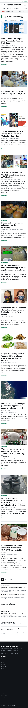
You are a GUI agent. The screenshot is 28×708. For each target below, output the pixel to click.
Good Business (4, 305)
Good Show (3, 660)
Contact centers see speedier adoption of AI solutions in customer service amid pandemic (13, 603)
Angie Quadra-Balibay (14, 138)
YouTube (13, 705)
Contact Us (3, 686)
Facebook (3, 705)
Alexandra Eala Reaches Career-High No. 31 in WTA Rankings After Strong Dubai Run (13, 588)
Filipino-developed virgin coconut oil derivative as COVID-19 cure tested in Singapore (11, 549)
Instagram (9, 705)
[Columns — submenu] (20, 8)
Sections (9, 8)
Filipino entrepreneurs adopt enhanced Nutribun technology (13, 225)
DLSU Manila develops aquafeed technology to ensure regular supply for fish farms (13, 267)
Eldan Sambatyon (12, 362)
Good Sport (3, 662)
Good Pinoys (4, 664)
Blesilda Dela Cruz (12, 412)
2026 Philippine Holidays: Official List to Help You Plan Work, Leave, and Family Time (13, 621)
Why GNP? (3, 681)
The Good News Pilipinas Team (15, 95)
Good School (4, 88)
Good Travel (3, 668)
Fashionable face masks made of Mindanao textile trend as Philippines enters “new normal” (13, 311)
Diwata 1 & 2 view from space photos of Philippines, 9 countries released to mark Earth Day (13, 407)
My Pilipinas (3, 676)
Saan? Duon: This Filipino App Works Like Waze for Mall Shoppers (12, 40)
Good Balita (3, 658)
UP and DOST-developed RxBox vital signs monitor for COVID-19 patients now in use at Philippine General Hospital (13, 501)
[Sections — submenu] (13, 8)
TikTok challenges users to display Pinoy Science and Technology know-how (12, 133)
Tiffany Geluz (12, 45)
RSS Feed (3, 697)
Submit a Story (4, 695)
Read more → (4, 64)
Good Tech (4, 128)
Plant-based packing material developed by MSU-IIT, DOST (13, 92)
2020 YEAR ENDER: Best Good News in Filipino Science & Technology (13, 174)
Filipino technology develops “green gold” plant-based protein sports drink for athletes (12, 357)
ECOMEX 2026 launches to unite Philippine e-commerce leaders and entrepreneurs (13, 595)
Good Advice (4, 666)
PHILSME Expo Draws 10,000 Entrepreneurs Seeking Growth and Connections (13, 614)
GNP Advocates (4, 684)
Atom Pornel (10, 316)
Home (3, 8)
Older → (10, 579)
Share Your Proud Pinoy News (7, 678)
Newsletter (24, 1)
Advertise (3, 682)
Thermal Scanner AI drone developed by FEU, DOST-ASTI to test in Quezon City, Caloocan (13, 452)
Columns (16, 8)
